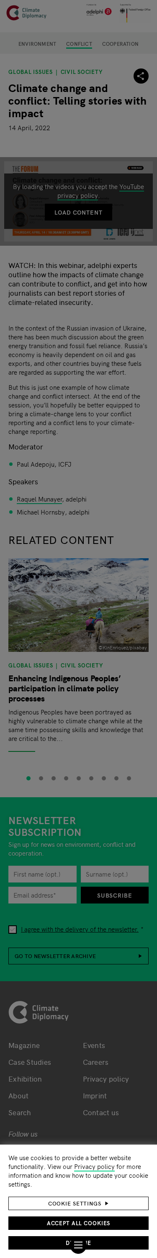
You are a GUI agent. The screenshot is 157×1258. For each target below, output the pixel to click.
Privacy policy (94, 1166)
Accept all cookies (79, 1223)
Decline (78, 1243)
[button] (78, 1203)
